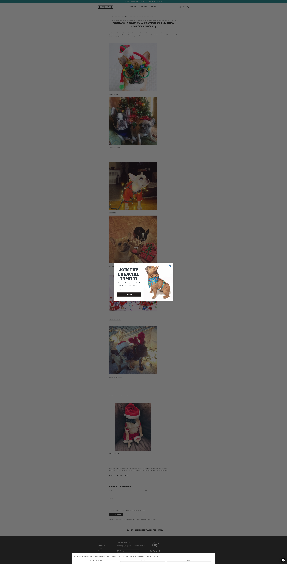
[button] (283, 560)
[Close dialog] (170, 265)
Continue (129, 294)
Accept (143, 560)
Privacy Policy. (156, 556)
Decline (189, 560)
